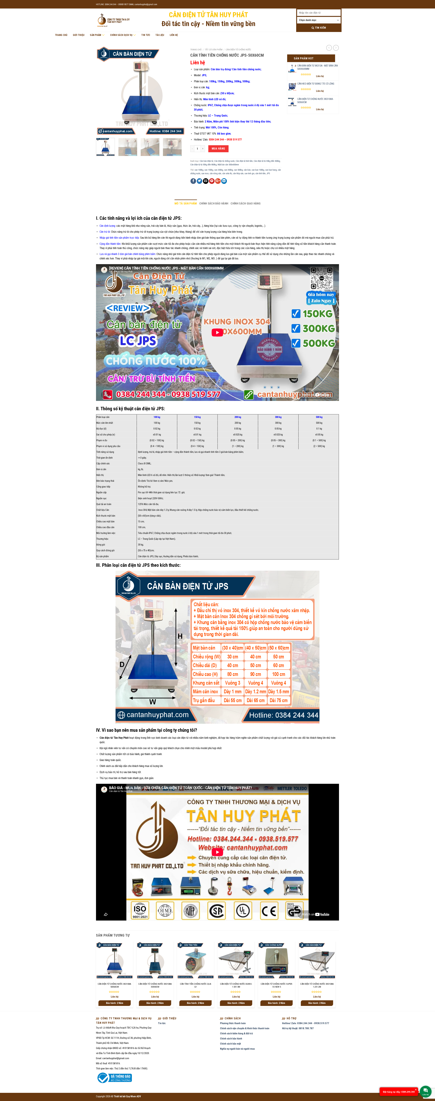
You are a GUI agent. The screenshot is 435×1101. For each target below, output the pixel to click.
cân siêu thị (227, 173)
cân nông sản (215, 173)
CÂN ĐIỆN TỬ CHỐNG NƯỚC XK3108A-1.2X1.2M (317, 985)
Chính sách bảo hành (213, 203)
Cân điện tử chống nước (238, 49)
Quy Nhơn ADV (133, 1096)
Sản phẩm (95, 35)
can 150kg (208, 170)
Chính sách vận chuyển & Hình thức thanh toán (244, 1028)
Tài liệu (159, 35)
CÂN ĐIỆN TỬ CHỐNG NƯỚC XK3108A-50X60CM (114, 985)
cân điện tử (183, 737)
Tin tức (145, 35)
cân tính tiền (260, 173)
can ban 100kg (258, 170)
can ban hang (271, 170)
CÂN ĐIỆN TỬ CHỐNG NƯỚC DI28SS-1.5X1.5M (236, 985)
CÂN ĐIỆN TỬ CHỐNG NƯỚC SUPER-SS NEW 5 (277, 985)
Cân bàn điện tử (206, 161)
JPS (268, 173)
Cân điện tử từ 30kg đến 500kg (267, 161)
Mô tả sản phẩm (186, 203)
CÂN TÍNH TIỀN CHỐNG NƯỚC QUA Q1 (195, 985)
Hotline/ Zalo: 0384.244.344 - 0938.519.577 (305, 1023)
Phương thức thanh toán (233, 1023)
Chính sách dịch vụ (121, 35)
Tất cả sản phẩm (213, 49)
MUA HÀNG (218, 148)
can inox (205, 173)
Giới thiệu (79, 35)
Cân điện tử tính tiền (244, 161)
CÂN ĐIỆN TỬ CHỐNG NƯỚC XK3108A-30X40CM (155, 985)
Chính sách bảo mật (230, 1043)
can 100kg (199, 170)
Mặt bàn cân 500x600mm (228, 164)
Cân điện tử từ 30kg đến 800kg (203, 164)
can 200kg (218, 170)
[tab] (186, 204)
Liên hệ (174, 35)
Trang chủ (61, 35)
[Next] (179, 91)
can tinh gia (249, 173)
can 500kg (238, 170)
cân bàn (247, 170)
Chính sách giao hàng (245, 203)
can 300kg (228, 170)
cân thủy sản (238, 173)
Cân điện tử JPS (146, 556)
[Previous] (102, 91)
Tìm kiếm (320, 27)
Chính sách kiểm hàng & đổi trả (236, 1033)
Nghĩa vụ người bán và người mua (237, 1048)
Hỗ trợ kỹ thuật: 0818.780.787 (298, 1028)
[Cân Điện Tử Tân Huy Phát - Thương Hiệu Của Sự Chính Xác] (113, 20)
